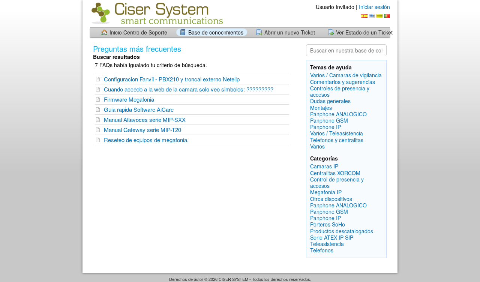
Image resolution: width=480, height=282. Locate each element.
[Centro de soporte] (156, 13)
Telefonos (321, 250)
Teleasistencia (327, 244)
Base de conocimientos (215, 32)
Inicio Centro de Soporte (138, 32)
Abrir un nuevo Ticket (289, 32)
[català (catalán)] (379, 16)
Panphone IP (325, 126)
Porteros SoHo (327, 224)
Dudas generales (330, 101)
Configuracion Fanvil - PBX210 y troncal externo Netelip (172, 79)
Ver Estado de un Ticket (364, 32)
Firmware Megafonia (129, 99)
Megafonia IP (326, 192)
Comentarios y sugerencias (342, 82)
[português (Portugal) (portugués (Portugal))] (387, 16)
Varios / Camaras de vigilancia (346, 75)
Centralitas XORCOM (335, 173)
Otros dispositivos (331, 198)
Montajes (321, 107)
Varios (317, 146)
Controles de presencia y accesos (339, 91)
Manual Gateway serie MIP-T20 (142, 130)
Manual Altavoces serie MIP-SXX (145, 119)
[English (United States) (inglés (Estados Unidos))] (372, 16)
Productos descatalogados (341, 231)
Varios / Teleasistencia (336, 133)
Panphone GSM (329, 120)
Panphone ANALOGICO (338, 114)
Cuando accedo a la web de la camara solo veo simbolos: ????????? (188, 89)
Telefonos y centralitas (336, 140)
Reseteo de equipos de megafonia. (146, 140)
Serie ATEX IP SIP (331, 237)
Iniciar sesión (374, 6)
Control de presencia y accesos (337, 182)
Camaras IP (324, 166)
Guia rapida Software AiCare (139, 109)
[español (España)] (365, 16)
